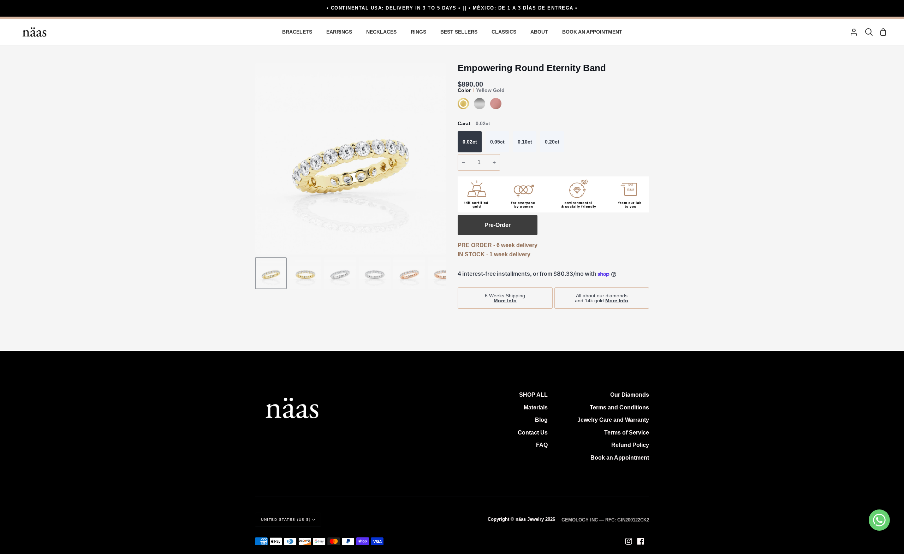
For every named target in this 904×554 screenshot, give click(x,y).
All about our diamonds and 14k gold (601, 298)
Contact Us (533, 433)
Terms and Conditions (619, 407)
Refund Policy (630, 445)
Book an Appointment (619, 458)
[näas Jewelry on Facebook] (640, 541)
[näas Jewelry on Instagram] (628, 541)
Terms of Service (626, 433)
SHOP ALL (533, 395)
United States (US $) (285, 519)
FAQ (542, 445)
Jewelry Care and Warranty (613, 420)
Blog (541, 420)
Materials (536, 407)
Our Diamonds (629, 395)
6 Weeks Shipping (505, 298)
